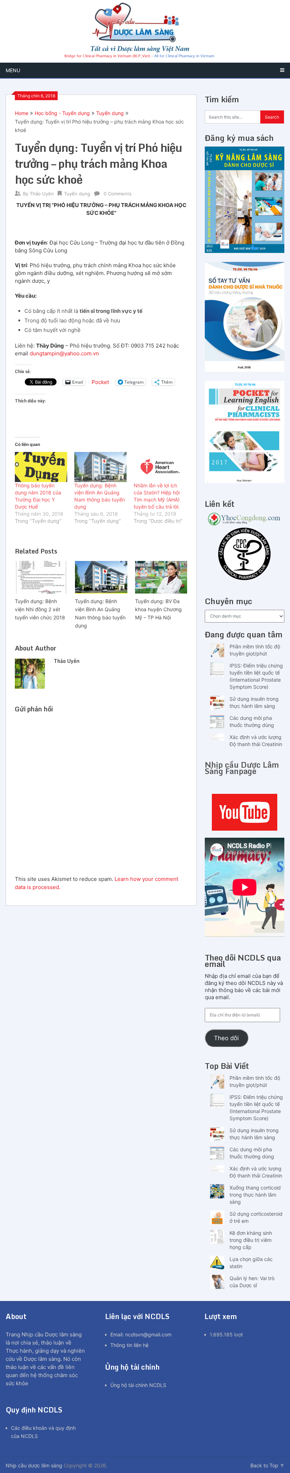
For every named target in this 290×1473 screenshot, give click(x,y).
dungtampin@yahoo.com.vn (64, 353)
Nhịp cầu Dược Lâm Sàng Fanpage (242, 767)
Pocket (100, 382)
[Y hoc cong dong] (244, 524)
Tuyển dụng (110, 113)
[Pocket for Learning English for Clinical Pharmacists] (244, 481)
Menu (13, 70)
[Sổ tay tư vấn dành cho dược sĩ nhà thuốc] (244, 370)
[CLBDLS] (244, 554)
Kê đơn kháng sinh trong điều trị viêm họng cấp (251, 1240)
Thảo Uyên (42, 193)
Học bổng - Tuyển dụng (62, 113)
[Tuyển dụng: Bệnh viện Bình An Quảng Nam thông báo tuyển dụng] (100, 467)
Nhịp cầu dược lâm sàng (34, 1465)
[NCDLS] (145, 31)
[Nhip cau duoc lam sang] (244, 812)
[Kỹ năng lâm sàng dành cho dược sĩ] (244, 251)
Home (21, 113)
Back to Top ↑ (267, 1465)
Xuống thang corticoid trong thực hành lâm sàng (255, 1195)
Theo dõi (226, 1038)
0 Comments (118, 193)
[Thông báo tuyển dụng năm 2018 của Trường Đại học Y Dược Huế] (41, 467)
